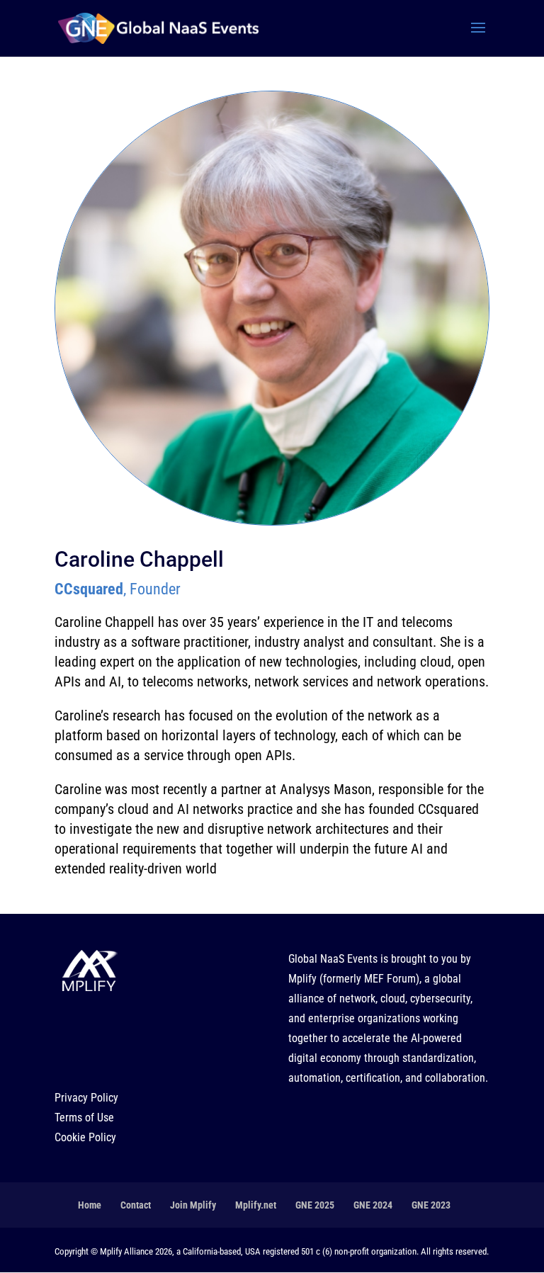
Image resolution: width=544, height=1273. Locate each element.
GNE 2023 (431, 1205)
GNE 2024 (372, 1205)
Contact (135, 1205)
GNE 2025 (314, 1205)
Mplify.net (255, 1205)
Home (89, 1205)
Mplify (302, 978)
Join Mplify (193, 1205)
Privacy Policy (86, 1097)
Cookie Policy (85, 1137)
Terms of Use (84, 1117)
